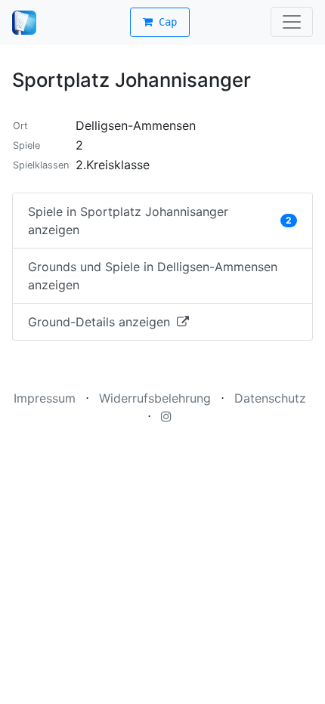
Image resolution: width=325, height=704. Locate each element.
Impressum (45, 398)
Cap (165, 22)
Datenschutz (270, 398)
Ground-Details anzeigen (101, 321)
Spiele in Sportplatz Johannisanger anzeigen (160, 220)
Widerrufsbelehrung (155, 398)
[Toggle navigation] (292, 22)
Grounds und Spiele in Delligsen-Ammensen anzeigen (152, 275)
